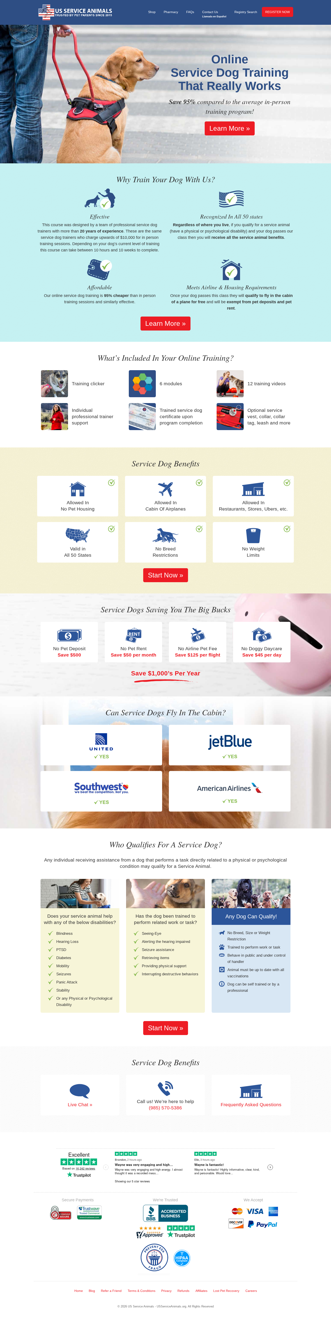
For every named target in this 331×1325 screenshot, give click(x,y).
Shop (152, 12)
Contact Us (214, 14)
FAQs (190, 12)
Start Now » (165, 575)
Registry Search (245, 12)
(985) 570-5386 (165, 1107)
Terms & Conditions (141, 1291)
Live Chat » (80, 1104)
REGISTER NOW (277, 12)
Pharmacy (171, 12)
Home (78, 1291)
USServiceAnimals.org (171, 1306)
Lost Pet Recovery (226, 1291)
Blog (92, 1291)
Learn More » (229, 128)
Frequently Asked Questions (251, 1104)
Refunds (183, 1291)
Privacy (166, 1291)
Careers (251, 1291)
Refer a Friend (111, 1291)
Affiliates (201, 1291)
